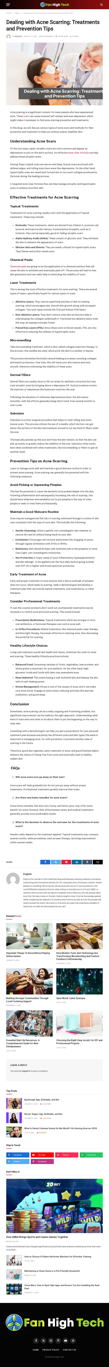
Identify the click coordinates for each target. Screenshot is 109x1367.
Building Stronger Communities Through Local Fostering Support (27, 1000)
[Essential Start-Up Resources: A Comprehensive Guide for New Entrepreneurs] (29, 1023)
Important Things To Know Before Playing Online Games (28, 955)
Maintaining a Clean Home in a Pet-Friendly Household (52, 1271)
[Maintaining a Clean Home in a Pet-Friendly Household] (14, 1274)
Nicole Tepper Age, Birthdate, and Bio (43, 1114)
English (18, 36)
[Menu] (8, 4)
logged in (26, 1071)
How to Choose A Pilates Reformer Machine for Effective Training (57, 1256)
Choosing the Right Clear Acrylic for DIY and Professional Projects (79, 1042)
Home (36, 1350)
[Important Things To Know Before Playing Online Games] (29, 936)
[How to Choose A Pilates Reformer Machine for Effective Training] (14, 1260)
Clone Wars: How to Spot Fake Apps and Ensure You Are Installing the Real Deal (61, 1287)
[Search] (101, 4)
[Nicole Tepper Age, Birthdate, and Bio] (14, 1117)
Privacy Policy (50, 1350)
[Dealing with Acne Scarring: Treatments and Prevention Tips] (54, 74)
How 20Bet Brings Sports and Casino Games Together (37, 1236)
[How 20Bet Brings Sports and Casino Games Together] (54, 1206)
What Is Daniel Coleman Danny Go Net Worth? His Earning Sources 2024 (60, 1128)
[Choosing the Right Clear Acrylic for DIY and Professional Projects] (79, 1023)
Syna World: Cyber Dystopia (70, 998)
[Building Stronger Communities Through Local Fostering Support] (29, 981)
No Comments (48, 36)
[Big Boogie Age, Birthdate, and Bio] (14, 1103)
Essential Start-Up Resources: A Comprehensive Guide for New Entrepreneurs (22, 1043)
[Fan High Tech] (54, 4)
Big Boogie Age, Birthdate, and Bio (41, 1099)
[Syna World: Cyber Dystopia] (79, 981)
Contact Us (69, 1350)
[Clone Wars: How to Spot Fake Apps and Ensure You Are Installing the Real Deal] (14, 1289)
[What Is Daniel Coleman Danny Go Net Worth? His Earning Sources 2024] (14, 1132)
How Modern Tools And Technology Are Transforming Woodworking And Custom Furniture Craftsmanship (77, 956)
